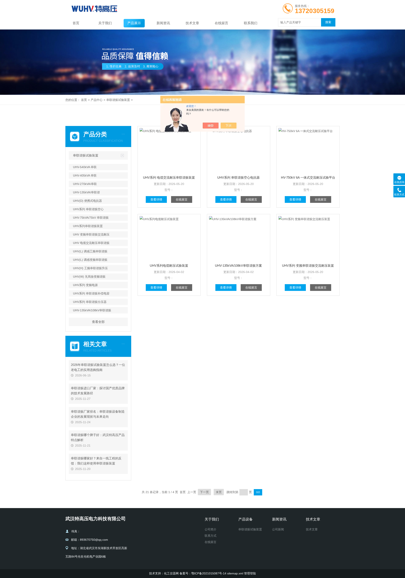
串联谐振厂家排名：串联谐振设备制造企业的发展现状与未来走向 (98, 414)
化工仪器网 (171, 573)
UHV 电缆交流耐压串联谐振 (91, 243)
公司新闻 (278, 529)
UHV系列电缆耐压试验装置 (169, 265)
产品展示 (134, 23)
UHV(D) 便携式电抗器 (87, 200)
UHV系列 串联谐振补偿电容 (91, 293)
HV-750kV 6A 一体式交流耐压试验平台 (308, 177)
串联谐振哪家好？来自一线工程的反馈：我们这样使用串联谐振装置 (96, 460)
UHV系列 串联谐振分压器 (90, 302)
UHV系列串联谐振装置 (88, 226)
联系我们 (250, 23)
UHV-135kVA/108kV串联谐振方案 (238, 265)
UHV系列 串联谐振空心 (88, 209)
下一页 (204, 492)
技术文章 (192, 23)
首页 (76, 23)
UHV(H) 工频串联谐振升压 (90, 268)
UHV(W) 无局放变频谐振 (89, 276)
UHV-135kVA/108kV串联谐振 (92, 310)
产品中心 (97, 100)
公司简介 (210, 529)
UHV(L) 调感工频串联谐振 (90, 251)
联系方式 (210, 535)
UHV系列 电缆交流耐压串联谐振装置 (169, 177)
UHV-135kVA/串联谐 (86, 192)
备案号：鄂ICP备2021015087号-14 (203, 573)
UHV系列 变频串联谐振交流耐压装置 (308, 265)
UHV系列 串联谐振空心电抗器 (238, 177)
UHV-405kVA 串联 (85, 175)
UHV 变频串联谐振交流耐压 (91, 234)
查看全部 (98, 322)
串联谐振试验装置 (118, 100)
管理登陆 (250, 573)
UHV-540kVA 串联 (85, 167)
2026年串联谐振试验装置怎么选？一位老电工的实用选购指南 (98, 367)
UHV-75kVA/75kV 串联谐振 (91, 217)
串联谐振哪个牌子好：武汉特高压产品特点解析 (98, 437)
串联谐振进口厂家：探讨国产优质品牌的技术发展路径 (98, 390)
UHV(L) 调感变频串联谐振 (90, 259)
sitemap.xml (235, 573)
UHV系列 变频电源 (85, 285)
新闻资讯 (163, 23)
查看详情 (156, 199)
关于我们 (105, 23)
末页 (219, 492)
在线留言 (221, 23)
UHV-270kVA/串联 (85, 184)
